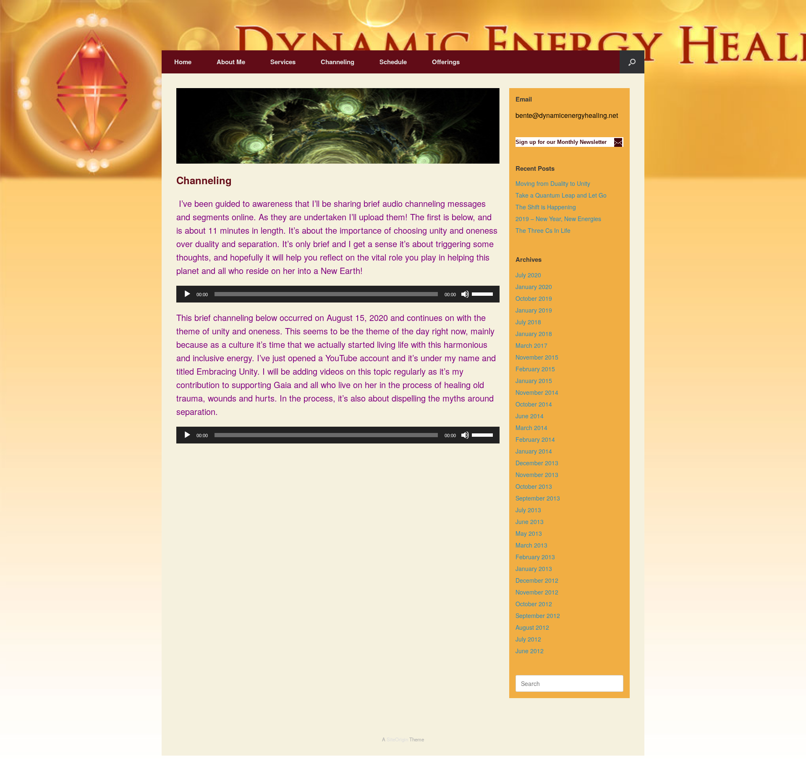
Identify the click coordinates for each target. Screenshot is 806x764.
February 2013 (535, 557)
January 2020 (534, 286)
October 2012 (534, 604)
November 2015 (537, 357)
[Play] (187, 294)
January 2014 (534, 451)
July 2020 (528, 275)
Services (283, 61)
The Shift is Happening (546, 207)
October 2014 (534, 404)
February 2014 (535, 439)
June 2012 (530, 651)
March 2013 (531, 545)
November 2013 (537, 474)
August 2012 (532, 627)
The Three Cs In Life (543, 230)
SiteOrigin (397, 739)
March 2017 (531, 345)
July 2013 (528, 510)
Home (182, 61)
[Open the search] (632, 61)
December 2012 (537, 580)
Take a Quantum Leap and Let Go (561, 195)
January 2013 (534, 568)
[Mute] (465, 294)
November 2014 (537, 392)
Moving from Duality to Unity (553, 183)
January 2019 (534, 310)
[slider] (483, 293)
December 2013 (537, 463)
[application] (338, 294)
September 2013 (538, 498)
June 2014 (530, 416)
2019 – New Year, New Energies (558, 218)
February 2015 (535, 369)
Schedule (393, 61)
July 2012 (528, 639)
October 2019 (534, 298)
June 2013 (530, 521)
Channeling (337, 61)
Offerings (446, 61)
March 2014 (531, 427)
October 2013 (534, 486)
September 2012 (538, 615)
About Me (231, 61)
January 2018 (534, 333)
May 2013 (529, 533)
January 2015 (534, 380)
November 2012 (537, 592)
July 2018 (528, 322)
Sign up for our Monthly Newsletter (561, 142)
